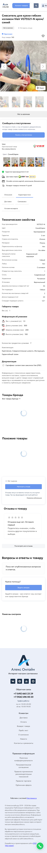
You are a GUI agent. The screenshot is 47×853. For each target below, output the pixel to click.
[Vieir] (35, 146)
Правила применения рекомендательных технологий (23, 774)
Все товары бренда (9, 149)
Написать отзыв (23, 486)
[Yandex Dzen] (33, 681)
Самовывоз (22, 202)
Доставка (7, 202)
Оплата (23, 722)
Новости (23, 739)
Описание (8, 195)
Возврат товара (23, 726)
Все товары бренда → (11, 399)
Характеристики (24, 195)
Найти (36, 5)
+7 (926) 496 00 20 (23, 696)
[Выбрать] (7, 162)
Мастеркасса (32, 798)
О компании (23, 735)
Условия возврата (11, 208)
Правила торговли (23, 781)
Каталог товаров (21, 5)
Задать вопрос (23, 587)
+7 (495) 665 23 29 (23, 693)
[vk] (12, 681)
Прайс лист (23, 730)
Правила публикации (34, 498)
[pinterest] (19, 681)
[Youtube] (26, 681)
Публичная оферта (23, 785)
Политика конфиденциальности (23, 759)
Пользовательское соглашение (23, 766)
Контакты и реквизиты (23, 743)
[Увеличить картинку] (23, 66)
